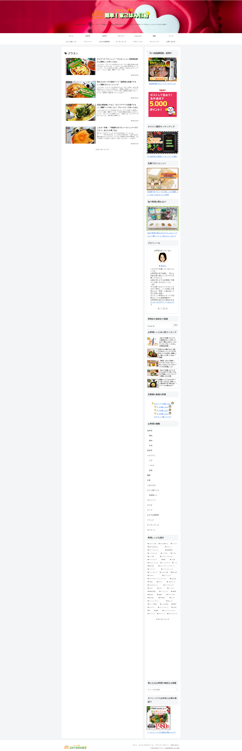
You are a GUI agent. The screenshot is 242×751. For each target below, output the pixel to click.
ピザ (150, 460)
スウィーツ (151, 500)
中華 (148, 480)
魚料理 (149, 450)
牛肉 (150, 445)
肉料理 (149, 431)
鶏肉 (150, 436)
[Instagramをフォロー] (164, 308)
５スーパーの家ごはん (162, 404)
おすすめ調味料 (153, 515)
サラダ (149, 505)
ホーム (135, 745)
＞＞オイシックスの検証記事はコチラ (161, 732)
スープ (149, 510)
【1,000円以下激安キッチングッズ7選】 (162, 157)
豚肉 (150, 441)
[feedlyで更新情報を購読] (166, 308)
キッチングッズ (153, 525)
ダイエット (151, 530)
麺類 (148, 475)
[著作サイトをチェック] (158, 308)
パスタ (151, 465)
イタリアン (151, 455)
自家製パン (153, 495)
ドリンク (150, 520)
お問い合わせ (175, 745)
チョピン (162, 266)
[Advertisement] (102, 164)
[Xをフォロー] (161, 308)
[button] (176, 690)
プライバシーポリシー (162, 745)
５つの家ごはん (162, 407)
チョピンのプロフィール (146, 745)
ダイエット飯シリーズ (162, 417)
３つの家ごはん (162, 414)
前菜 (150, 470)
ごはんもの (151, 485)
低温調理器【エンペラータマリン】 (162, 84)
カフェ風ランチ (153, 490)
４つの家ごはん (162, 410)
